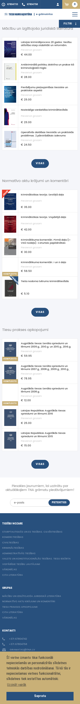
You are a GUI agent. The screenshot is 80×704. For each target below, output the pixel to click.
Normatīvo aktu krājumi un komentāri (28, 602)
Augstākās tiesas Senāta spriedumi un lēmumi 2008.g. (44, 390)
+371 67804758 (17, 644)
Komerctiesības (12, 537)
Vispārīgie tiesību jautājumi (21, 564)
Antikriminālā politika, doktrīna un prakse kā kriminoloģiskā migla (47, 66)
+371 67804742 (17, 639)
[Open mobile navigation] (75, 14)
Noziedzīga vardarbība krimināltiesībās (44, 109)
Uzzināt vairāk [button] (16, 685)
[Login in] (57, 4)
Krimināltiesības (13, 548)
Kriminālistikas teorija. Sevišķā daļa (42, 194)
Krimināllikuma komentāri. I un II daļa (43, 262)
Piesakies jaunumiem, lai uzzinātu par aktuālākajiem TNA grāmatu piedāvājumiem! (40, 488)
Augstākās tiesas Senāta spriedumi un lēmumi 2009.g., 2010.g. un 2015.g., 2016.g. (46, 345)
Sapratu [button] (40, 696)
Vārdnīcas (9, 570)
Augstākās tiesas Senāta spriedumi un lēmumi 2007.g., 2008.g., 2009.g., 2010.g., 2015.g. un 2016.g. (45, 368)
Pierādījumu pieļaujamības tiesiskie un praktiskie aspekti (44, 89)
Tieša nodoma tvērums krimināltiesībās (45, 281)
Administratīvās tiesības (19, 553)
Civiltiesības (10, 543)
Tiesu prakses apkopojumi (20, 607)
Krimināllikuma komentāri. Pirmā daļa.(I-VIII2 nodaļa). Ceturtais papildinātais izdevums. (46, 241)
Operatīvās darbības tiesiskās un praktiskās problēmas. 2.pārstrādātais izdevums (47, 134)
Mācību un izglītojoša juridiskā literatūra (31, 596)
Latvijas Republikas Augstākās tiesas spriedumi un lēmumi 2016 (43, 412)
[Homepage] (18, 14)
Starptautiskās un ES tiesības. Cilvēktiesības (32, 532)
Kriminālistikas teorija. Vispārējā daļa (43, 217)
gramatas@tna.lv (22, 650)
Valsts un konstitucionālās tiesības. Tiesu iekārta (36, 559)
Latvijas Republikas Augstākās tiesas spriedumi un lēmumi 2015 (43, 435)
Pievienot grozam (31, 50)
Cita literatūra (12, 575)
